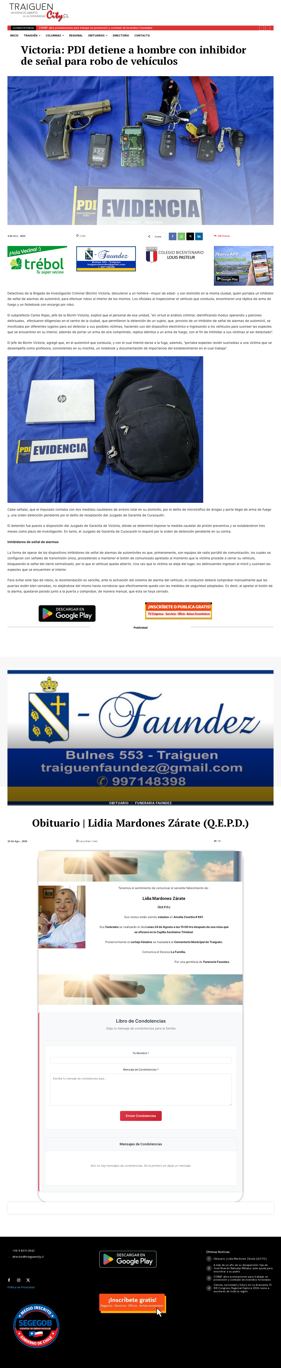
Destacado (128, 222)
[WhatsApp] (181, 236)
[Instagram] (18, 1280)
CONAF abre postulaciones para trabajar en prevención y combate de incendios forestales (242, 1278)
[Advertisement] (168, 8)
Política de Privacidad (21, 1287)
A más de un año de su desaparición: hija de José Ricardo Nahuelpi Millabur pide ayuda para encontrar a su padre (243, 1268)
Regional (154, 222)
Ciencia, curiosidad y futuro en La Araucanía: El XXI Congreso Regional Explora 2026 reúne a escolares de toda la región (243, 1288)
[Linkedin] (199, 236)
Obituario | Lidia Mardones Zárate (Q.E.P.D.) (240, 1258)
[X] (190, 236)
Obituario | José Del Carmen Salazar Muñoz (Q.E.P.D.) (72, 28)
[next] (267, 28)
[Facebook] (172, 236)
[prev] (261, 28)
